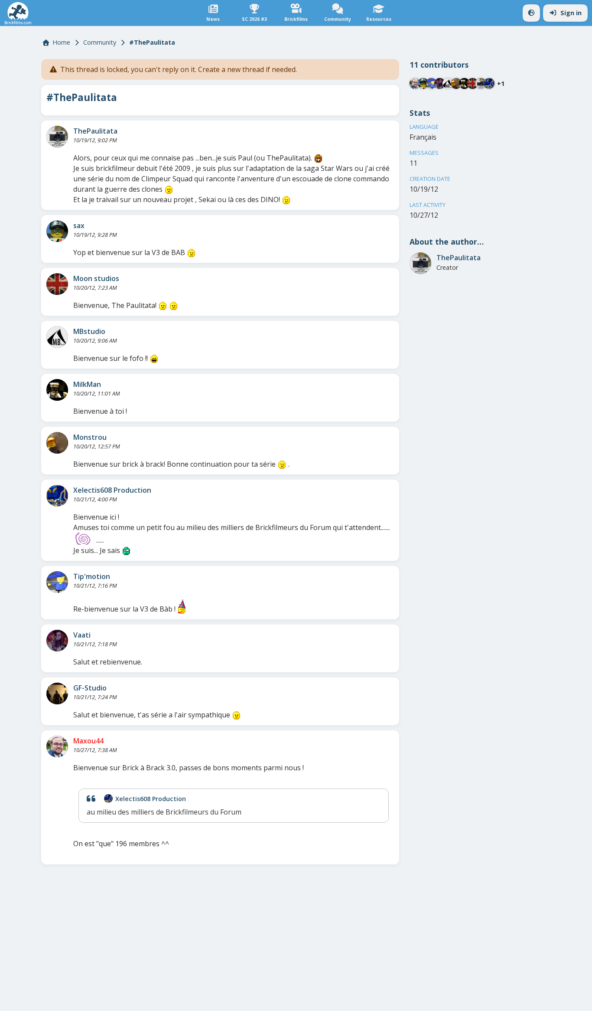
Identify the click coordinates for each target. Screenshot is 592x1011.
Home (61, 42)
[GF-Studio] (57, 693)
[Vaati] (57, 640)
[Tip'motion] (57, 582)
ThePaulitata (95, 131)
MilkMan (87, 384)
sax (79, 225)
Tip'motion (91, 576)
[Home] (18, 13)
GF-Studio (90, 688)
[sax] (57, 231)
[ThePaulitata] (57, 136)
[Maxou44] (57, 746)
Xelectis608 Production (112, 490)
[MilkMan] (57, 390)
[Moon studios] (57, 284)
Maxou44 (88, 741)
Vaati (82, 635)
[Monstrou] (57, 443)
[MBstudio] (57, 337)
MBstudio (89, 331)
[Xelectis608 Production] (57, 496)
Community (99, 42)
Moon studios (96, 278)
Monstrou (90, 437)
